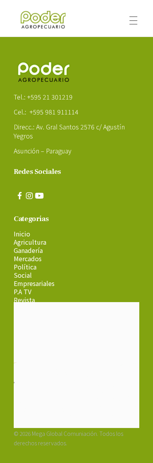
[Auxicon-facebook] (20, 196)
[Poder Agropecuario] (47, 19)
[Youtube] (39, 196)
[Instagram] (29, 196)
